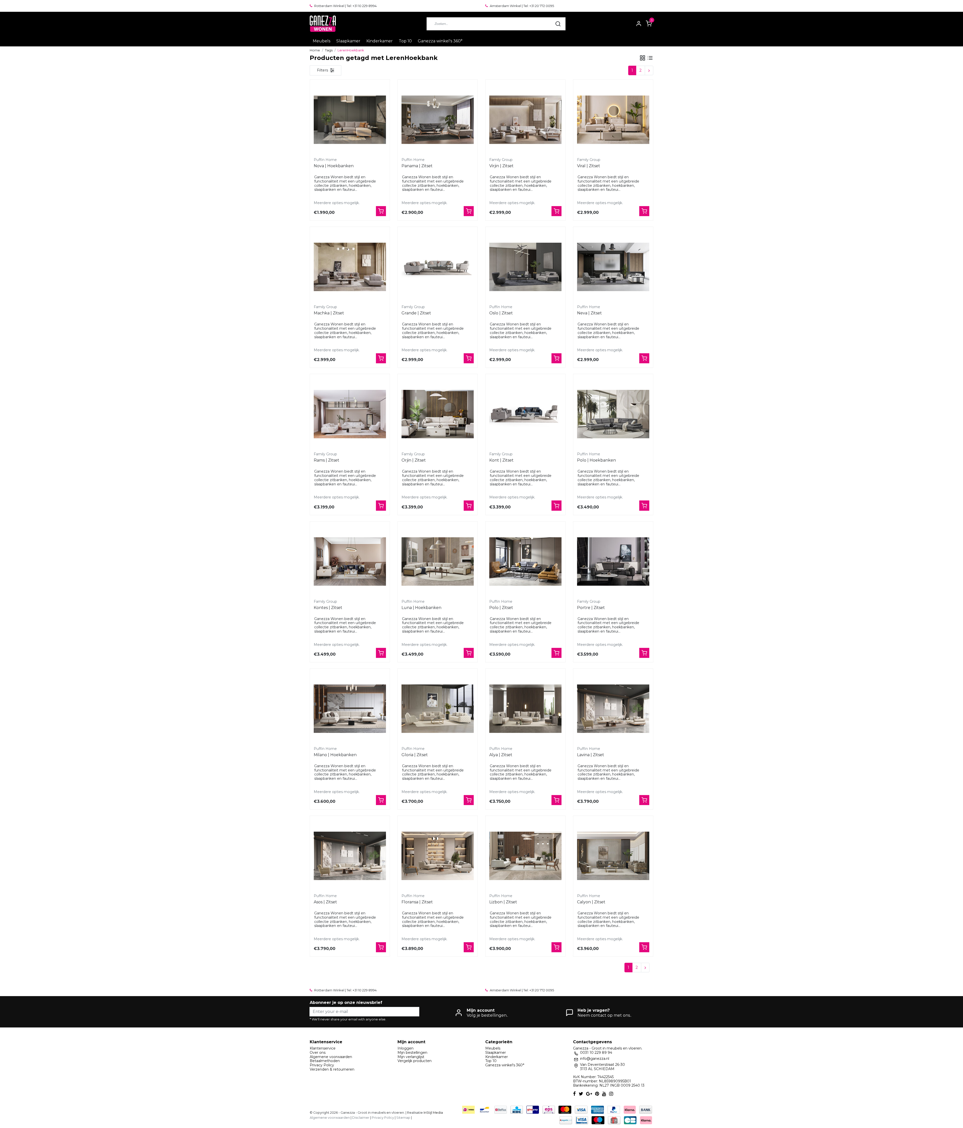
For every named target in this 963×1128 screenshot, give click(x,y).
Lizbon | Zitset (503, 902)
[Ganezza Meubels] (323, 24)
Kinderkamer (379, 41)
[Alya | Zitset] (525, 708)
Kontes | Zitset (328, 607)
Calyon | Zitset (591, 902)
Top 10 (405, 41)
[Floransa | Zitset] (438, 856)
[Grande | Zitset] (438, 267)
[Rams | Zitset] (350, 414)
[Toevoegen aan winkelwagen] (381, 211)
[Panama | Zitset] (438, 119)
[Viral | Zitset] (613, 119)
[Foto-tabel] (642, 58)
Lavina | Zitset (590, 754)
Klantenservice (323, 1048)
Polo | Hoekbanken (596, 460)
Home (315, 50)
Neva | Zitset (589, 313)
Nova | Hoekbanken (334, 165)
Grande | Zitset (416, 313)
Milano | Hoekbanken (335, 754)
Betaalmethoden (325, 1061)
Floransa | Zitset (417, 902)
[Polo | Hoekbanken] (613, 414)
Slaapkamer (348, 41)
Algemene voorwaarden (331, 1057)
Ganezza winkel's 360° (440, 41)
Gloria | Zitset (415, 754)
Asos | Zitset (325, 902)
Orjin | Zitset (414, 460)
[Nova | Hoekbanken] (350, 119)
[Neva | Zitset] (613, 267)
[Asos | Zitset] (350, 856)
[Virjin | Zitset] (525, 119)
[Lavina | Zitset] (613, 708)
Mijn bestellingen (412, 1052)
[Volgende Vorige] (649, 70)
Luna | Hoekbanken (421, 607)
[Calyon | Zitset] (613, 856)
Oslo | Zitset (501, 313)
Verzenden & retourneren (332, 1069)
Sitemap (403, 1117)
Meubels (321, 41)
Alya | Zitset (500, 754)
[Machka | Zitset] (350, 267)
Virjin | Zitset (501, 165)
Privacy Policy (322, 1065)
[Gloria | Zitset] (438, 708)
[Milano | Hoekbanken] (350, 708)
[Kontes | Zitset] (350, 561)
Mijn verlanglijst (410, 1057)
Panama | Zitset (417, 165)
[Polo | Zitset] (525, 561)
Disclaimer (360, 1117)
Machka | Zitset (329, 313)
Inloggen (405, 1048)
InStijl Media (433, 1112)
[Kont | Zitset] (525, 414)
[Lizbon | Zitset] (525, 856)
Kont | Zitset (501, 460)
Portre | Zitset (591, 607)
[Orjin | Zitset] (438, 414)
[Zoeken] (558, 24)
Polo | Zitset (501, 607)
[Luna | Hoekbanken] (438, 561)
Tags (329, 50)
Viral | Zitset (588, 165)
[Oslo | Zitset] (525, 267)
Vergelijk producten (414, 1061)
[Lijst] (650, 58)
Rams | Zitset (326, 460)
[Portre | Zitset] (613, 561)
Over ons (318, 1052)
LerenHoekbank (351, 50)
